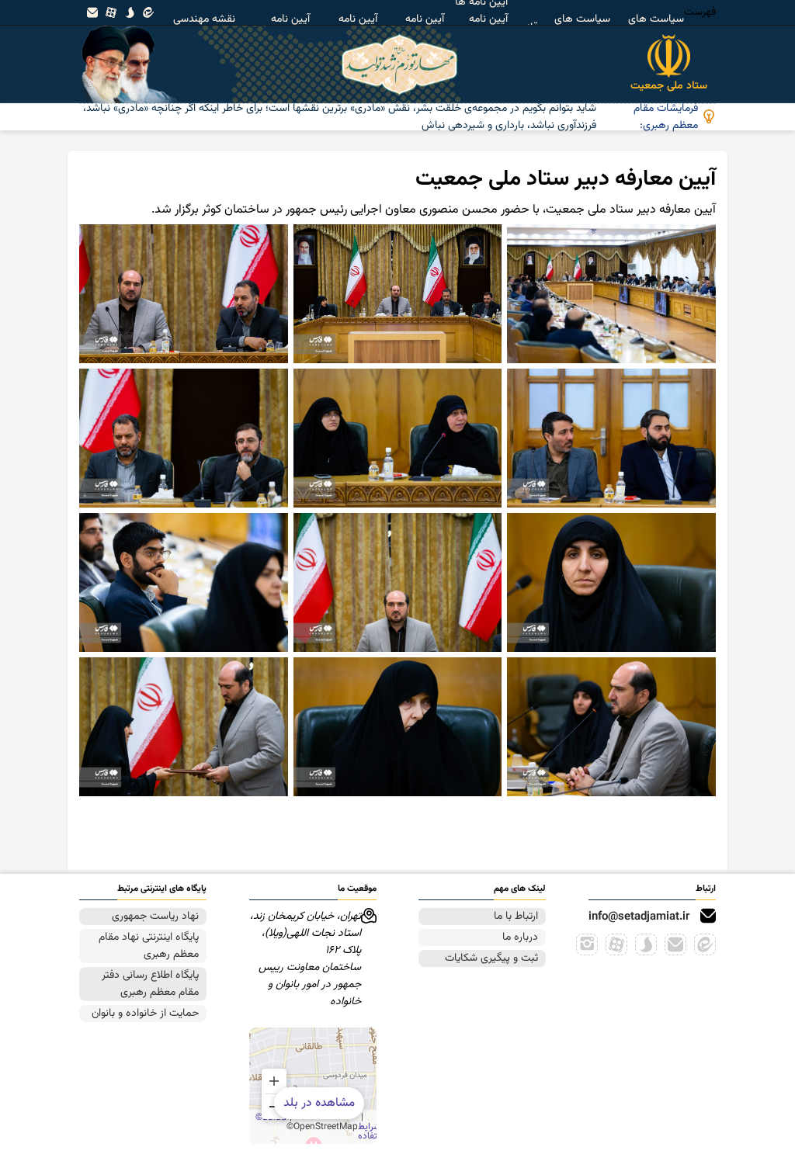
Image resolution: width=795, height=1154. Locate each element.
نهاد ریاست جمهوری (155, 916)
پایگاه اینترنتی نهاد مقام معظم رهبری (149, 946)
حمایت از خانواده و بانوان (145, 1013)
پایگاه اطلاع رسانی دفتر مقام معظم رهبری (150, 984)
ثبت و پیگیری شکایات (491, 958)
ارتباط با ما (516, 916)
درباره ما (520, 937)
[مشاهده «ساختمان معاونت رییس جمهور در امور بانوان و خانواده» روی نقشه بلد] (313, 1086)
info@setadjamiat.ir (638, 917)
